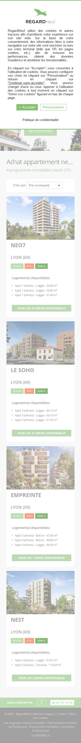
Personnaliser (53, 107)
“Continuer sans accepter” (26, 83)
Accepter (28, 107)
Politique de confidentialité (40, 120)
